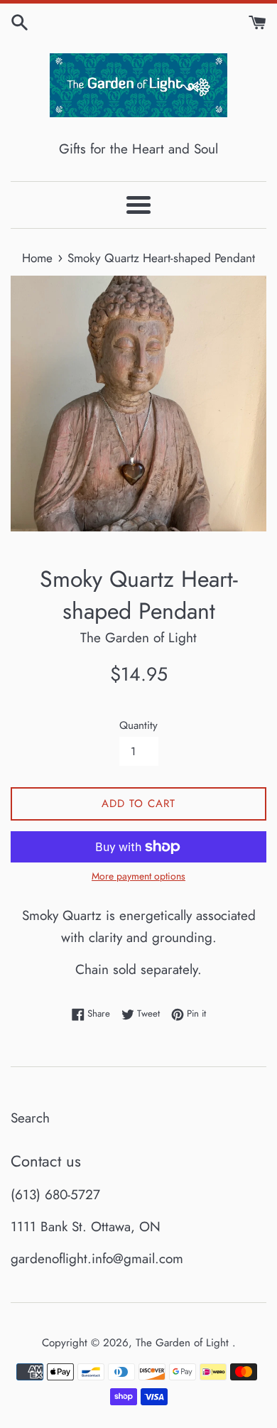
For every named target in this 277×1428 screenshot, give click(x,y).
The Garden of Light (184, 1343)
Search (30, 1117)
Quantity (138, 725)
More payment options (138, 876)
